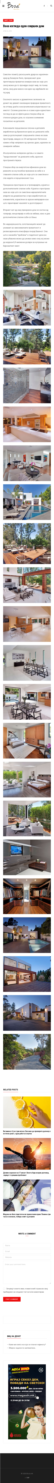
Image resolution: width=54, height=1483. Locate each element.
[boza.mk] (13, 6)
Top (27, 1478)
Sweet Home (8, 20)
